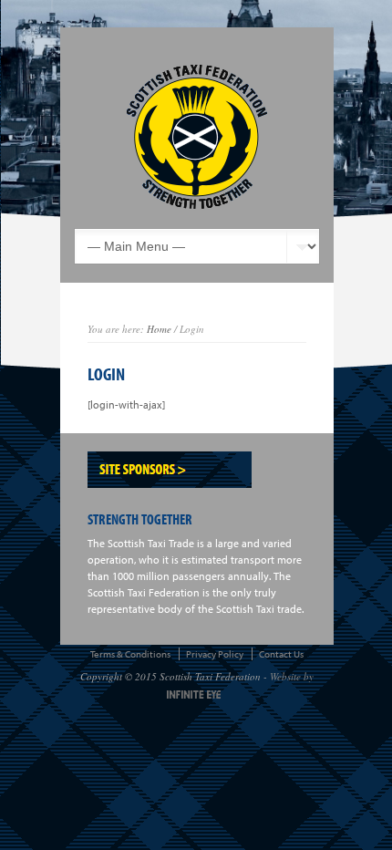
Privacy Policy (214, 654)
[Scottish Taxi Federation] (197, 137)
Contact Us (281, 654)
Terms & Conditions (130, 654)
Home (159, 329)
